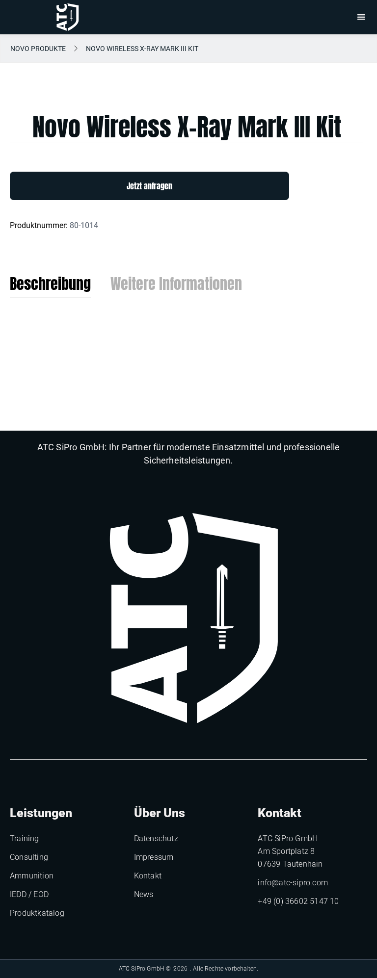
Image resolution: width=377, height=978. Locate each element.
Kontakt (148, 875)
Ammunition (32, 875)
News (144, 894)
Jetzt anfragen (149, 186)
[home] (67, 17)
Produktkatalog (37, 913)
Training (24, 838)
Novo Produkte (38, 48)
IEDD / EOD (29, 894)
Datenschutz (156, 838)
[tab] (50, 286)
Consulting (29, 857)
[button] (361, 17)
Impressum (154, 857)
